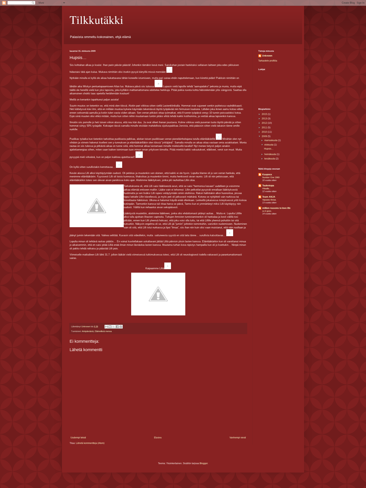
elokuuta (269, 144)
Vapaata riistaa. (269, 200)
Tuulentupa (268, 185)
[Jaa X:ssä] (114, 327)
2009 (265, 136)
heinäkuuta (270, 154)
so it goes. (267, 211)
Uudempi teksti (78, 437)
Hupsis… (269, 148)
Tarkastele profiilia (267, 60)
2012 (265, 123)
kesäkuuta (270, 158)
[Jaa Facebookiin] (117, 327)
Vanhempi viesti (238, 437)
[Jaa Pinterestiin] (121, 327)
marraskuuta (271, 140)
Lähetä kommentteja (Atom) (90, 443)
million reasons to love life (276, 208)
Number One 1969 (270, 177)
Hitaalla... (266, 188)
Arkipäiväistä (88, 331)
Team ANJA (268, 197)
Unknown (267, 55)
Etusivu (158, 437)
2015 (265, 114)
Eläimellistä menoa (103, 331)
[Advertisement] (277, 241)
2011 (265, 127)
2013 (265, 118)
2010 (265, 132)
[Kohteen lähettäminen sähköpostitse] (106, 327)
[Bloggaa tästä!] (110, 327)
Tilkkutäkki (96, 19)
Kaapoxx (267, 174)
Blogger (204, 463)
